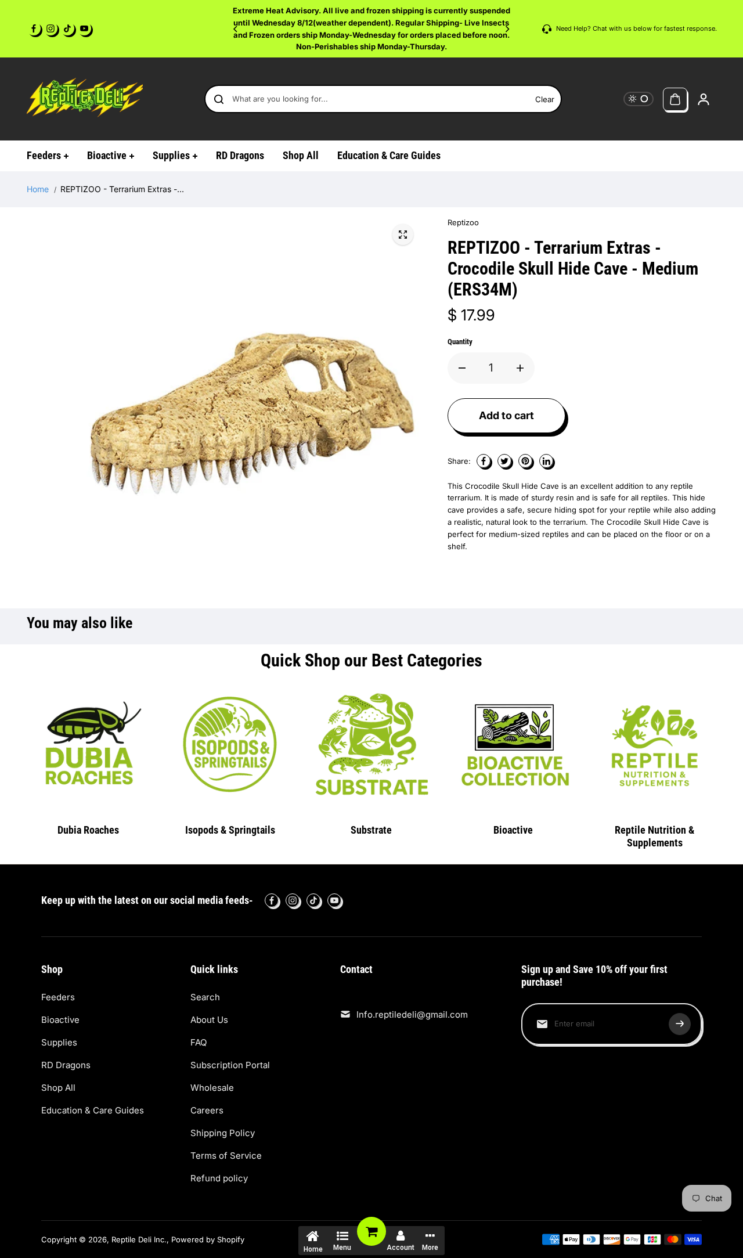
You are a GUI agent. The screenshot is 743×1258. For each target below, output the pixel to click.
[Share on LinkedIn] (546, 461)
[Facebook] (34, 28)
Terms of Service (226, 1155)
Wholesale (212, 1087)
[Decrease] (462, 368)
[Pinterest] (525, 461)
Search (205, 997)
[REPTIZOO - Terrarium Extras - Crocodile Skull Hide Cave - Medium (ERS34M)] (403, 234)
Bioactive (513, 830)
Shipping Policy (222, 1132)
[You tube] (84, 28)
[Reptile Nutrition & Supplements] (655, 745)
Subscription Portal (230, 1064)
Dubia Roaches (88, 830)
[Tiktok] (67, 28)
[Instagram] (50, 28)
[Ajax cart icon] (675, 99)
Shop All (58, 1087)
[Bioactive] (513, 745)
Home (38, 189)
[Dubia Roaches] (89, 745)
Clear (544, 99)
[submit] (680, 1024)
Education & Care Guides (92, 1110)
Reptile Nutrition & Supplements (654, 836)
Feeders (58, 997)
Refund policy (219, 1178)
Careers (206, 1110)
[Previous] (236, 29)
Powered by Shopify (207, 1239)
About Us (209, 1019)
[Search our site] (218, 99)
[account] (703, 99)
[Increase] (520, 368)
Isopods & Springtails (230, 830)
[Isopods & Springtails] (230, 745)
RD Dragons (66, 1064)
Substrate (371, 830)
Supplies (59, 1042)
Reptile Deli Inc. (139, 1239)
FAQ (198, 1042)
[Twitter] (504, 461)
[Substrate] (371, 745)
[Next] (507, 29)
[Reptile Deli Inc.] (85, 98)
